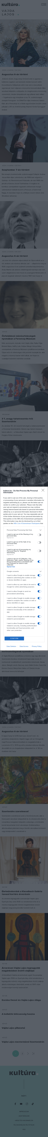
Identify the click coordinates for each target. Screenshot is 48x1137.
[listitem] (24, 530)
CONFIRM (14, 638)
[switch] (39, 535)
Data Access (24, 646)
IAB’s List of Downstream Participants (27, 523)
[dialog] (24, 569)
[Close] (44, 491)
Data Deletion (11, 646)
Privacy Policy (37, 646)
